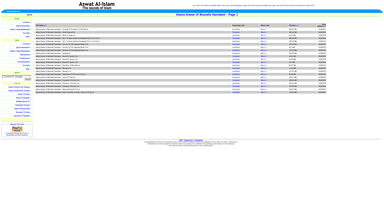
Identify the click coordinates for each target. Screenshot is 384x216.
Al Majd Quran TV (23, 101)
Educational (25, 55)
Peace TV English (23, 98)
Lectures (26, 22)
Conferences (25, 58)
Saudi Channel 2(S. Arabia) (19, 91)
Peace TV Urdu (24, 94)
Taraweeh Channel (22, 105)
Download (236, 29)
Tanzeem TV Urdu (23, 112)
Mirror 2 (263, 29)
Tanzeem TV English (22, 116)
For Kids (26, 33)
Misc (28, 37)
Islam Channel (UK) (22, 109)
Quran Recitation (23, 26)
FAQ (181, 140)
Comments (198, 140)
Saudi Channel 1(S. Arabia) (19, 87)
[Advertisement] (370, 67)
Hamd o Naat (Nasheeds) (20, 29)
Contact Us (188, 140)
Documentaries (24, 62)
